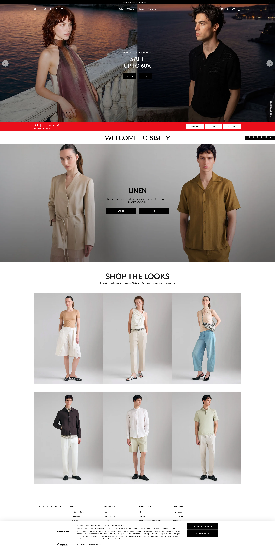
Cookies (141, 516)
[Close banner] (222, 524)
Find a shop (177, 512)
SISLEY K (231, 127)
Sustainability (75, 516)
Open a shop (178, 516)
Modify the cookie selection (87, 545)
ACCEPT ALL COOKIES (203, 526)
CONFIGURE (201, 533)
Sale (121, 9)
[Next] (166, 2)
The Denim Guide (77, 512)
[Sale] (137, 126)
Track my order (110, 516)
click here (120, 539)
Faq (105, 512)
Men (141, 9)
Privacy (141, 512)
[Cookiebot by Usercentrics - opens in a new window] (62, 544)
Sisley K (152, 9)
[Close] (270, 2)
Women (131, 9)
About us (74, 520)
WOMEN (130, 76)
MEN (145, 76)
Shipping (107, 520)
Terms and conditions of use (149, 520)
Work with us (178, 520)
